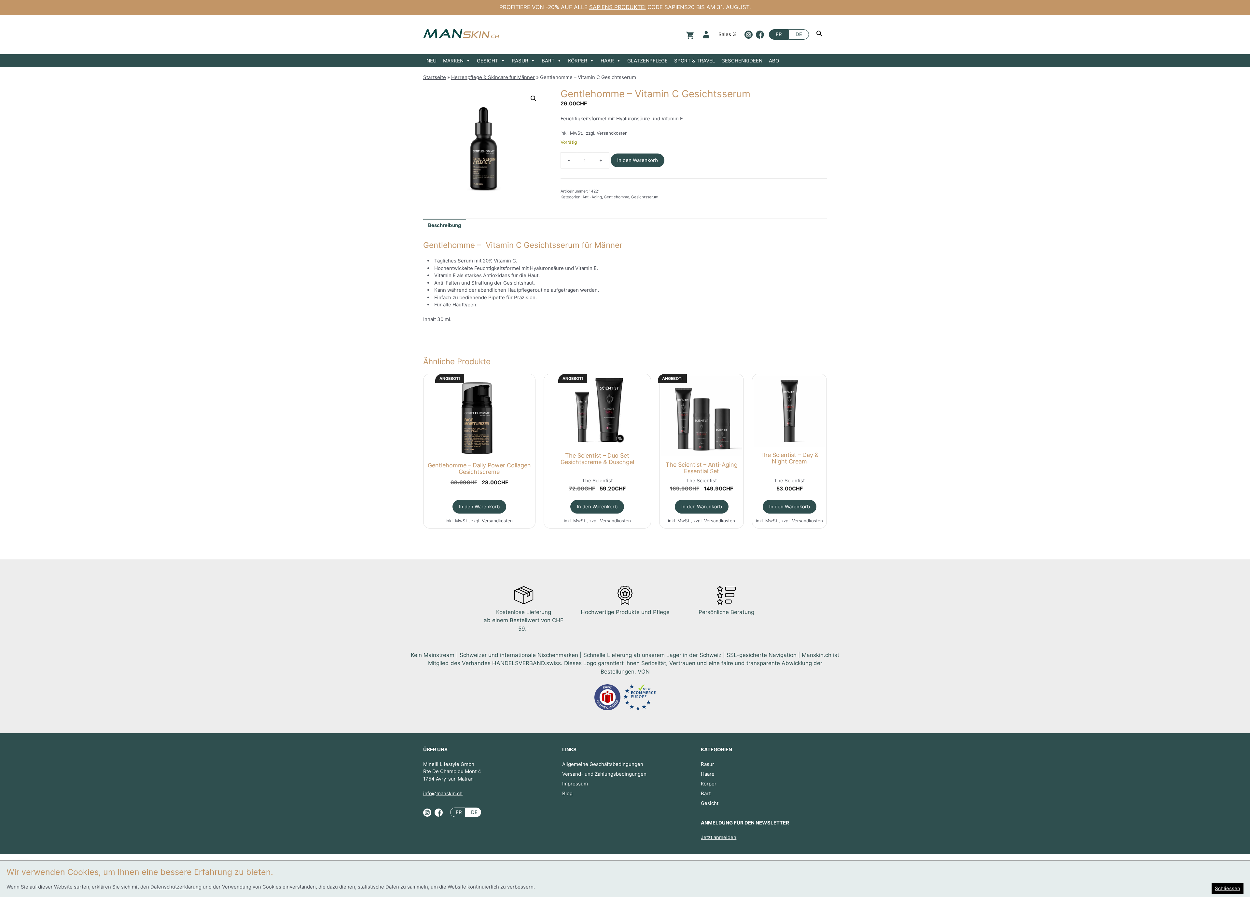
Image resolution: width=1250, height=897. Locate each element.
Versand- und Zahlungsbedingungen (604, 774)
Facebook (760, 34)
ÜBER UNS (435, 749)
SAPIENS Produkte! (617, 7)
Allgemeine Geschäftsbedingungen (602, 764)
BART (548, 61)
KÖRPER (577, 61)
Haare (708, 774)
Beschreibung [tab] (444, 225)
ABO (774, 61)
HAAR (607, 61)
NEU (431, 61)
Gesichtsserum (644, 196)
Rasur (707, 764)
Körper (708, 784)
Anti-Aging (592, 196)
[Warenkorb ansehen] (689, 35)
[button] (533, 98)
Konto (706, 34)
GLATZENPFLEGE (647, 61)
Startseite (434, 77)
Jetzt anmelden (718, 837)
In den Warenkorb (637, 160)
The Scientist (597, 480)
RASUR (520, 61)
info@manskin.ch (443, 793)
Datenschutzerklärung (175, 887)
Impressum (575, 784)
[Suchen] (820, 34)
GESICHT (487, 61)
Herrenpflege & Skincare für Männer (493, 77)
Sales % (727, 34)
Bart (706, 793)
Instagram (748, 34)
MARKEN (453, 61)
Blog (567, 793)
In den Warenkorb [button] (479, 506)
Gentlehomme (616, 196)
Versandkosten (612, 133)
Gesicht (709, 803)
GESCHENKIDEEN (741, 61)
